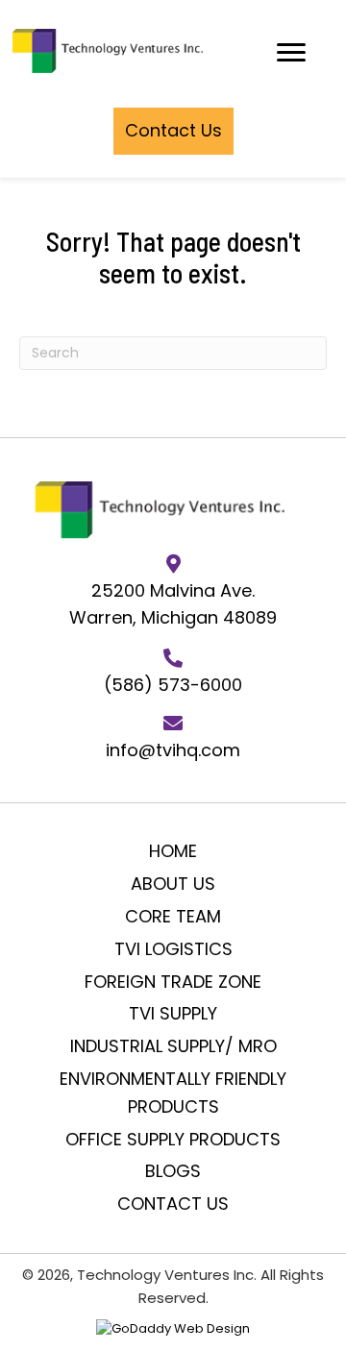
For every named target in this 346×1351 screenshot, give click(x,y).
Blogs (173, 1171)
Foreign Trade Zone (173, 982)
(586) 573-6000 (173, 685)
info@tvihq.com (173, 750)
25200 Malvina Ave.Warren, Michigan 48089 (173, 604)
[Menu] (291, 53)
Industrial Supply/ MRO (173, 1046)
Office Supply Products (173, 1139)
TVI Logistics (173, 949)
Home (173, 851)
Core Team (173, 916)
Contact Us (173, 1203)
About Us (173, 884)
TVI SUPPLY (173, 1013)
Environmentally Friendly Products (173, 1092)
